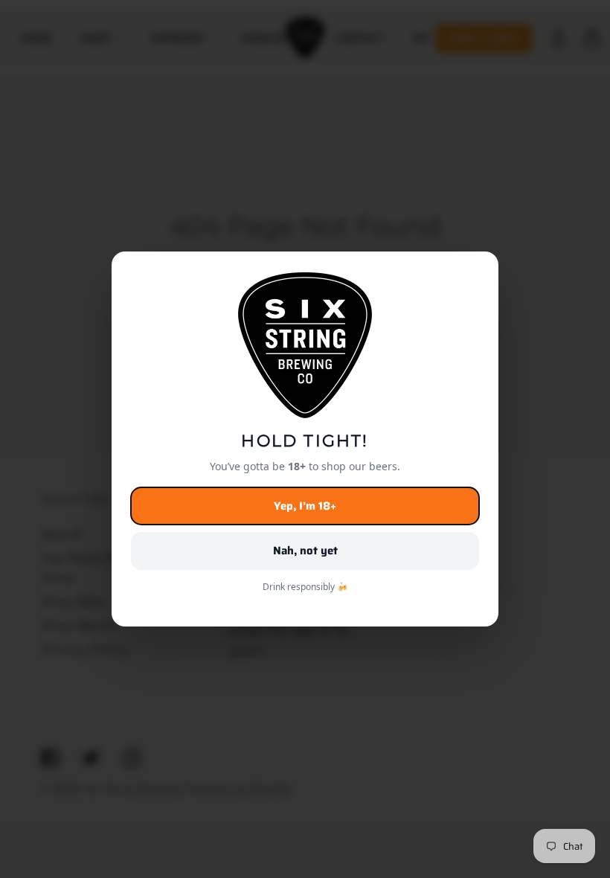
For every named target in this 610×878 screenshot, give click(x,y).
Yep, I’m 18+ (305, 506)
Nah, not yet (305, 551)
